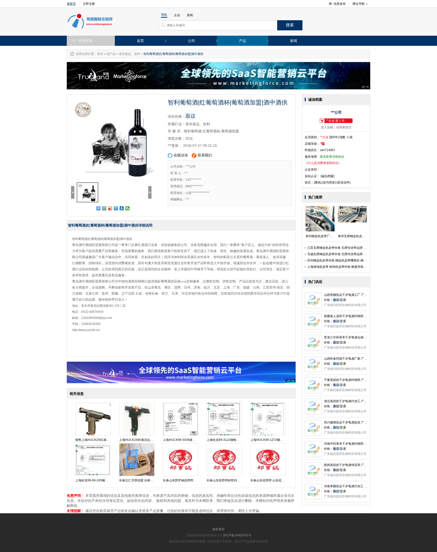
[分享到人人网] (122, 208)
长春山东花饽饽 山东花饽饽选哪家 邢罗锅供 (280, 480)
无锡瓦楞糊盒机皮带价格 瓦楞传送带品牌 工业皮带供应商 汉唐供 (351, 254)
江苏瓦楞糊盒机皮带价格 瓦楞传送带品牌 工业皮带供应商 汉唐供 (351, 248)
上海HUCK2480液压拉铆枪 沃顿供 (142, 440)
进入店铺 (327, 127)
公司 (191, 41)
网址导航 (359, 4)
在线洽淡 (181, 155)
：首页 (98, 54)
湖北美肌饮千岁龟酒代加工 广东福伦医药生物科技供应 (361, 401)
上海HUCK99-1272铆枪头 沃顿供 (273, 440)
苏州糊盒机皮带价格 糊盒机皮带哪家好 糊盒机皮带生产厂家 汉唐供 (352, 260)
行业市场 (85, 41)
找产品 (111, 54)
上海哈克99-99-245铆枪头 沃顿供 (98, 480)
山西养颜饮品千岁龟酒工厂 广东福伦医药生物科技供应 (361, 295)
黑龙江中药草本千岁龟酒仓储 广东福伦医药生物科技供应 (362, 337)
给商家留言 (344, 127)
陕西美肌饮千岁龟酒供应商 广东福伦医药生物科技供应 (361, 465)
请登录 (71, 4)
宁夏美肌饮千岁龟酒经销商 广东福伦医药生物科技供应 (361, 380)
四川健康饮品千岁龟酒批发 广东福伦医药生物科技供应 (361, 422)
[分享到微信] (127, 208)
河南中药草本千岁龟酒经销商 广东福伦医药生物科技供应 (362, 443)
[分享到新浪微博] (110, 208)
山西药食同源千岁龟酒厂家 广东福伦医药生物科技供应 (361, 358)
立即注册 (89, 4)
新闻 (293, 41)
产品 (242, 41)
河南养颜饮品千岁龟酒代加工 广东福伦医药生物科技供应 (362, 486)
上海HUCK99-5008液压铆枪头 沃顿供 (188, 440)
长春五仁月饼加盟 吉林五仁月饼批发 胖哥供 (148, 480)
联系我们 (205, 155)
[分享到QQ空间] (104, 208)
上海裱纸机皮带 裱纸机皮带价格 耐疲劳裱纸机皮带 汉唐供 (346, 267)
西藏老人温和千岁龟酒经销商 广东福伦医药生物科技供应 (362, 316)
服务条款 (218, 529)
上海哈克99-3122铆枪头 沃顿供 (228, 440)
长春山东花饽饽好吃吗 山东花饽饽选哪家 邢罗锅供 (241, 480)
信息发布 (340, 4)
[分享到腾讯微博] (116, 208)
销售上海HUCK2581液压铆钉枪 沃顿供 (101, 440)
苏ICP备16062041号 (237, 535)
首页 (140, 41)
